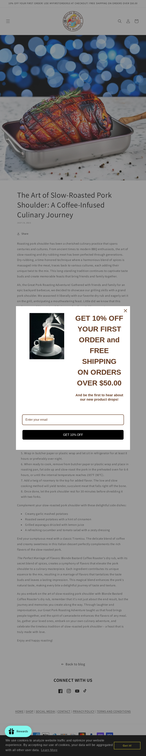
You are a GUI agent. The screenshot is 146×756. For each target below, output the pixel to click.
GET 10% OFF (73, 434)
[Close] (125, 310)
